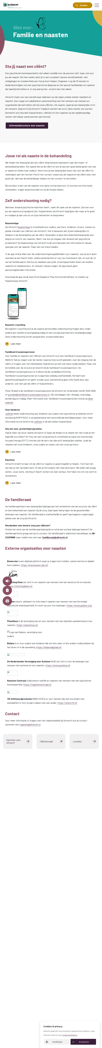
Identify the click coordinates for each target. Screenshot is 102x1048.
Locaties (77, 741)
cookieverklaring (70, 1035)
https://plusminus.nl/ (27, 625)
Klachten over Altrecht (13, 741)
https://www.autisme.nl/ (57, 665)
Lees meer (15, 343)
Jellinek (9, 413)
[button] (7, 581)
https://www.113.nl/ (67, 702)
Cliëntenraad (46, 741)
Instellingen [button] (57, 1042)
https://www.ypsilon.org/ (79, 605)
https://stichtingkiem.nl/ (20, 586)
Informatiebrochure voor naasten (27, 125)
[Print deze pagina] (7, 601)
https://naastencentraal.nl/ (37, 684)
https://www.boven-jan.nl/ (34, 565)
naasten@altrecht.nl (30, 724)
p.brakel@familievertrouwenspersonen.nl (28, 394)
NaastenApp (23, 227)
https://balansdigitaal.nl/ (49, 647)
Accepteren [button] (84, 1042)
